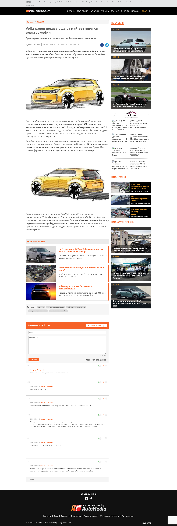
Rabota (114, 2)
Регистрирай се (99, 360)
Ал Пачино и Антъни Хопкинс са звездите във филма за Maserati (129, 105)
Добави (33, 359)
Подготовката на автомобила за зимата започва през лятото (129, 77)
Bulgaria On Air (58, 2)
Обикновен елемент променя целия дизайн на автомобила (128, 49)
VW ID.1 (41, 307)
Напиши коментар (96, 325)
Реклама (65, 516)
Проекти (125, 11)
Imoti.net (107, 2)
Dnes (40, 2)
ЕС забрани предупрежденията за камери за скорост (140, 186)
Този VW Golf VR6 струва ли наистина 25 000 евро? (82, 268)
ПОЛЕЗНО (115, 11)
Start (131, 2)
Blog (127, 2)
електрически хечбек (58, 311)
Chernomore (30, 5)
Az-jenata (77, 2)
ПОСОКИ (135, 11)
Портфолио (76, 516)
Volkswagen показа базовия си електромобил (75, 287)
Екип (56, 516)
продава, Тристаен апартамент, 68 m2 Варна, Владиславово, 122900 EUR (139, 151)
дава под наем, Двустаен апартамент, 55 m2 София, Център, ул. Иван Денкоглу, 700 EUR (140, 137)
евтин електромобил (56, 307)
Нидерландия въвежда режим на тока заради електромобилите (130, 249)
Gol (66, 2)
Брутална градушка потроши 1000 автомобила (139, 211)
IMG (28, 2)
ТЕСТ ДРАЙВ (82, 11)
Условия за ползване (109, 516)
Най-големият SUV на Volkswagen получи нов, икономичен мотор (81, 250)
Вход (144, 11)
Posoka (137, 2)
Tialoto (70, 2)
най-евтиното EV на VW (76, 307)
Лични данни (128, 516)
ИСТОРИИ (94, 11)
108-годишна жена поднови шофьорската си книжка (140, 198)
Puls (83, 2)
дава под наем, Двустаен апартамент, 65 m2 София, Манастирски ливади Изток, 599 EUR (130, 125)
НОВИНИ (71, 11)
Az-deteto (121, 2)
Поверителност (91, 516)
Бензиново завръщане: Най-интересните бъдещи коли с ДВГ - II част (131, 303)
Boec (142, 2)
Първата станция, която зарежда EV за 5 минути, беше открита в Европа (131, 275)
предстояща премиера (37, 311)
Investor (35, 2)
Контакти (47, 516)
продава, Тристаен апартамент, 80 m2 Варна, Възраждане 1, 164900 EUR (138, 165)
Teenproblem (90, 2)
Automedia (99, 2)
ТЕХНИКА (105, 11)
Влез (88, 360)
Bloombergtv (48, 2)
